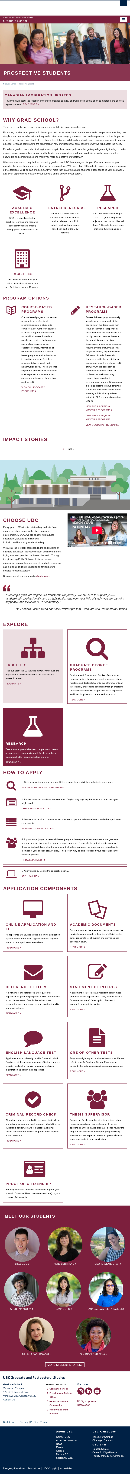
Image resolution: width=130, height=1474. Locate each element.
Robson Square (100, 1449)
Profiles (34, 1422)
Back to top (9, 1422)
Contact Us (9, 1399)
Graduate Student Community (59, 1403)
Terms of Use (34, 1468)
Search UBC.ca (64, 1457)
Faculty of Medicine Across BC (108, 1456)
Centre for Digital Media (104, 1452)
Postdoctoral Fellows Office (60, 1395)
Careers (60, 1450)
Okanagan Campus (102, 1440)
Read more (30, 104)
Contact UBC (63, 1436)
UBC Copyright (50, 1468)
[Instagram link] (80, 1391)
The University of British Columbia (55, 6)
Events (59, 1447)
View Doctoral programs (102, 425)
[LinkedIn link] (88, 1391)
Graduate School (9, 84)
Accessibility (66, 1468)
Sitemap (24, 1422)
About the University (66, 1440)
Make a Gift (62, 1454)
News (59, 1443)
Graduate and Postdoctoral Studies (65, 1378)
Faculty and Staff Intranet (58, 1411)
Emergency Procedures (14, 1468)
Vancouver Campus (102, 1436)
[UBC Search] (123, 3)
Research (45, 1422)
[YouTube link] (97, 1391)
